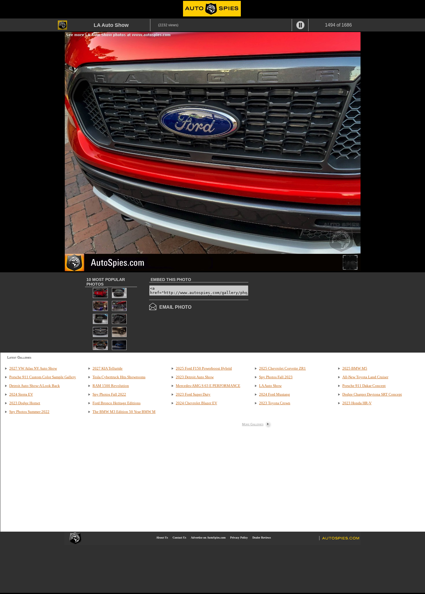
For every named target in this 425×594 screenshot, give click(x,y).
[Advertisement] (297, 312)
